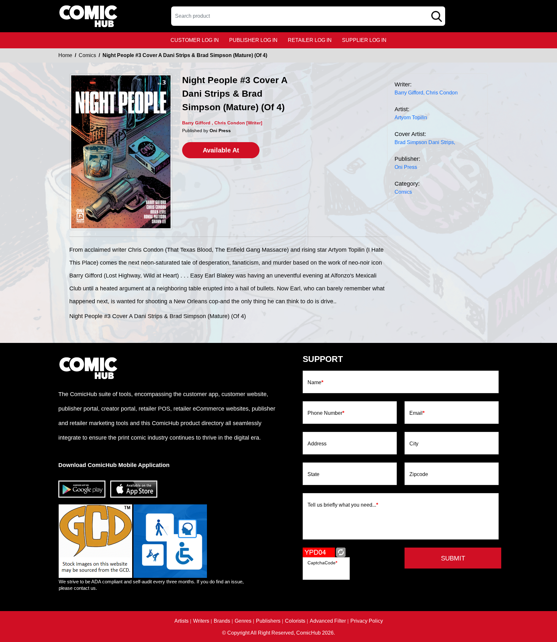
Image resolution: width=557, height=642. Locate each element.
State (313, 474)
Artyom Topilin (411, 117)
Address (317, 444)
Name (315, 382)
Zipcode (418, 474)
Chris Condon (442, 92)
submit (453, 558)
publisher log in (253, 40)
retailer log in (310, 40)
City (413, 444)
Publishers (268, 621)
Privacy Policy (366, 621)
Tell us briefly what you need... (343, 505)
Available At (221, 150)
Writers (201, 621)
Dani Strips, (441, 142)
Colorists (295, 621)
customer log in (195, 40)
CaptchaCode (322, 562)
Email (417, 413)
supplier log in (364, 40)
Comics (87, 55)
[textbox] (308, 16)
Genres (243, 621)
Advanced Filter (328, 621)
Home (65, 55)
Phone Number (326, 413)
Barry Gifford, (410, 92)
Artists (181, 621)
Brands (222, 621)
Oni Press (406, 167)
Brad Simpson (411, 142)
